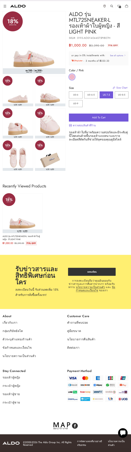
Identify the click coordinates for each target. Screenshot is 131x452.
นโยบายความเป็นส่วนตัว (90, 287)
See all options (117, 55)
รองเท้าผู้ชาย (11, 394)
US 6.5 (91, 95)
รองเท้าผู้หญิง (11, 377)
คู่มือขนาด (74, 331)
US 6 (75, 95)
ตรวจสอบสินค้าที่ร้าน (84, 125)
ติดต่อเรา (73, 348)
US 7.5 (106, 95)
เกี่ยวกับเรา (10, 323)
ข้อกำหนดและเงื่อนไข (95, 288)
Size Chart (121, 87)
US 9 (75, 104)
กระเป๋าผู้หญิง (11, 386)
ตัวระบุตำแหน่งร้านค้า (17, 339)
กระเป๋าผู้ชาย (11, 402)
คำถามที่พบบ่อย (77, 323)
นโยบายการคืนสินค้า (81, 339)
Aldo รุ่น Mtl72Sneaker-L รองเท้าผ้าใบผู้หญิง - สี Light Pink (21, 238)
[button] (5, 6)
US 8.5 (121, 95)
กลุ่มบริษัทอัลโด (13, 331)
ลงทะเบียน (92, 271)
